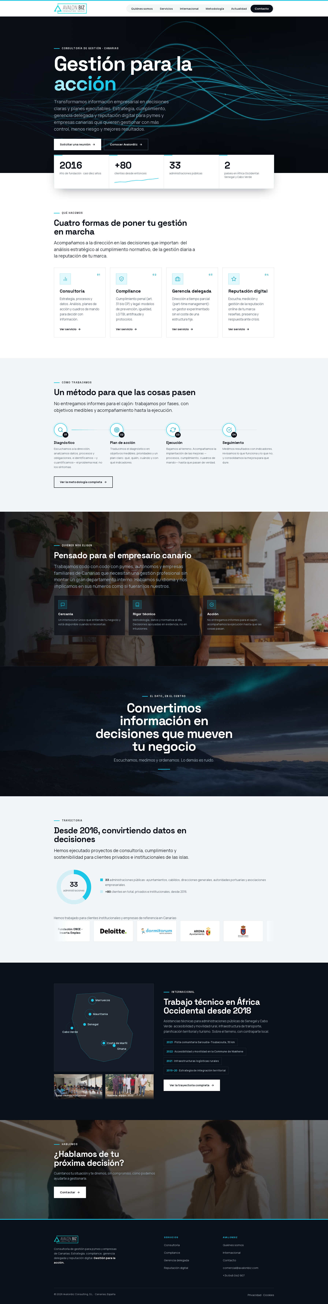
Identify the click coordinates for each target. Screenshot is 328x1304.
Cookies (268, 1295)
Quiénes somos (142, 9)
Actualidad (239, 9)
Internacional (189, 9)
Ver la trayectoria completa (189, 1085)
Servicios (166, 9)
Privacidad (254, 1295)
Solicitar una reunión (75, 144)
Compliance (172, 1253)
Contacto (262, 9)
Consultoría (172, 1245)
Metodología (215, 9)
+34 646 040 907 (234, 1275)
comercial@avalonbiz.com (240, 1268)
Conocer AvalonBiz (124, 144)
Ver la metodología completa (81, 482)
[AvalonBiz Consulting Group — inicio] (70, 8)
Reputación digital (176, 1268)
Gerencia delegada (176, 1260)
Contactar (67, 1192)
